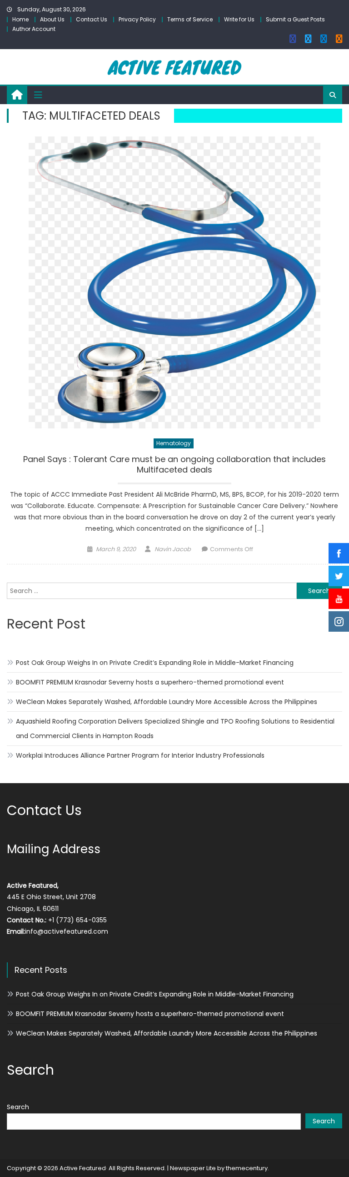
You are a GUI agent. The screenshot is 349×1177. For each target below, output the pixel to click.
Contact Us (91, 19)
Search (18, 1107)
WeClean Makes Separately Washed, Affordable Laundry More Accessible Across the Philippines (166, 701)
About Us (52, 19)
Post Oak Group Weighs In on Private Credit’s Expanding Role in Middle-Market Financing (155, 662)
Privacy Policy (137, 19)
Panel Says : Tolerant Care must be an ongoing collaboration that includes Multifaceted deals (174, 464)
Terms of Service (190, 19)
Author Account (33, 29)
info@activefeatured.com (66, 931)
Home (20, 19)
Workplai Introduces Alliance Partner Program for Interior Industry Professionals (140, 755)
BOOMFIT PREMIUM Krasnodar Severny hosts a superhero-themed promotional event (150, 682)
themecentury (247, 1168)
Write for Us (239, 19)
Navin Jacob (173, 549)
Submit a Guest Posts (295, 19)
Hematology (173, 443)
